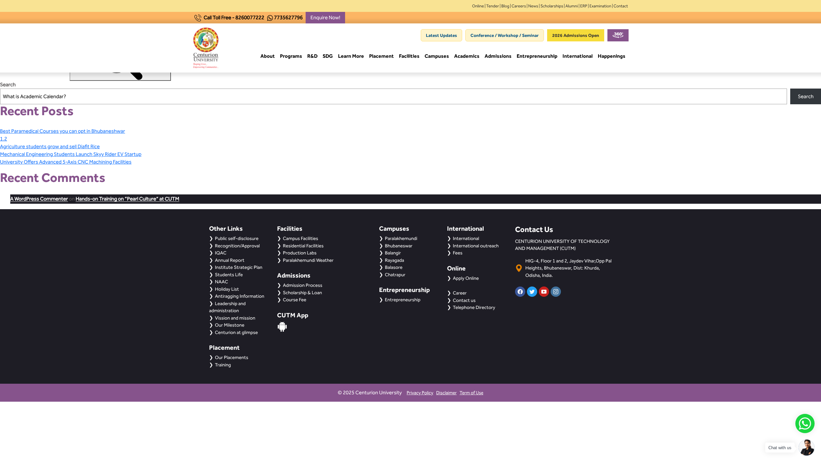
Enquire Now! (325, 17)
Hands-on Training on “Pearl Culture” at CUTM (127, 199)
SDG (328, 56)
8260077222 (249, 17)
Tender (492, 6)
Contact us (464, 300)
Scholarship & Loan (302, 292)
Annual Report (229, 260)
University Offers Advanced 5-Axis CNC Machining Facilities (65, 162)
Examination (600, 6)
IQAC (220, 253)
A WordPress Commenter (39, 199)
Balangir (393, 253)
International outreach (476, 246)
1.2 (3, 139)
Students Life (229, 275)
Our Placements (231, 357)
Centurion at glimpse (236, 332)
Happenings (611, 56)
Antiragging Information (239, 296)
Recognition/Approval (237, 246)
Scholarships (551, 6)
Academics (466, 56)
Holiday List (227, 289)
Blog (505, 6)
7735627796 (288, 17)
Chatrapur (395, 275)
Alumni (571, 6)
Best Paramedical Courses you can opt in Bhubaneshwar (62, 131)
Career (460, 293)
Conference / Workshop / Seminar (504, 35)
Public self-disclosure (236, 238)
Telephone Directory (474, 307)
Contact (621, 6)
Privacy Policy (420, 393)
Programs (291, 56)
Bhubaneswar (398, 246)
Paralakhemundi (401, 238)
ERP (583, 6)
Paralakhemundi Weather (308, 260)
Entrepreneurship (537, 56)
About (267, 56)
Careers (519, 6)
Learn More (351, 56)
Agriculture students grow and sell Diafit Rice (50, 146)
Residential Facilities (303, 246)
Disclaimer (446, 393)
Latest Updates (441, 35)
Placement (381, 56)
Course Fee (294, 300)
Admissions (498, 56)
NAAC (221, 282)
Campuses (437, 56)
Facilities (409, 56)
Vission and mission (235, 318)
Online (478, 6)
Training (223, 365)
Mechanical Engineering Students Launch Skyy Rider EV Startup (70, 154)
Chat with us (779, 447)
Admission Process (302, 285)
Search (8, 84)
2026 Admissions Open (575, 35)
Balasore (393, 267)
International (578, 56)
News (533, 6)
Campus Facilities (300, 238)
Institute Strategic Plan (238, 267)
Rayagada (394, 260)
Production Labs (300, 253)
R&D (312, 56)
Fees (457, 253)
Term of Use (471, 393)
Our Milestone (229, 325)
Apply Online (466, 278)
